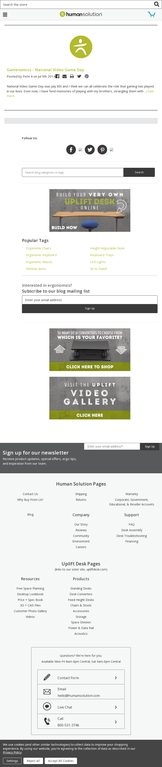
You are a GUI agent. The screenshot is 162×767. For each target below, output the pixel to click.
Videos (30, 617)
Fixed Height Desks (81, 600)
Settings (12, 761)
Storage (81, 617)
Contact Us (30, 494)
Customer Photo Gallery (30, 611)
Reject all (33, 761)
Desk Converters (81, 594)
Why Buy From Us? (30, 500)
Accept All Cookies (61, 761)
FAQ (132, 524)
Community (81, 536)
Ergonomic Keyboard (41, 255)
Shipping (81, 494)
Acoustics (81, 634)
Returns (81, 500)
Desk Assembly (131, 530)
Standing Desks (81, 588)
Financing (131, 541)
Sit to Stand (98, 268)
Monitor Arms (36, 268)
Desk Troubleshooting (131, 536)
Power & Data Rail (81, 628)
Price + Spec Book (30, 600)
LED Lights (98, 262)
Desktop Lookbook (30, 594)
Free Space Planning (30, 588)
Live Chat (65, 707)
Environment (81, 541)
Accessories (81, 611)
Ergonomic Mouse (39, 262)
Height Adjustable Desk (107, 248)
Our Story (81, 524)
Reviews (81, 530)
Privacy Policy (12, 752)
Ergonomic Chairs (38, 248)
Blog (30, 514)
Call (68, 721)
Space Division (81, 622)
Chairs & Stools (81, 605)
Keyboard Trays (102, 255)
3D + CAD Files (30, 605)
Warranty (132, 494)
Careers (81, 547)
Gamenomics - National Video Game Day (45, 69)
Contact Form (68, 678)
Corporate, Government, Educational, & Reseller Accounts (131, 502)
